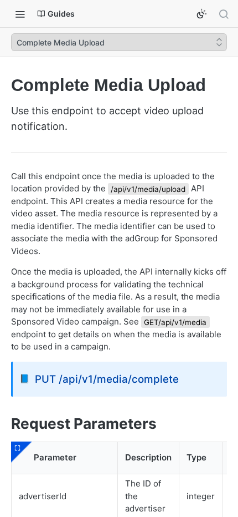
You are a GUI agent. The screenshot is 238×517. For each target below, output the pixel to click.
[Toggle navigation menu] (20, 14)
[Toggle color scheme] (201, 14)
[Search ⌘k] (223, 14)
